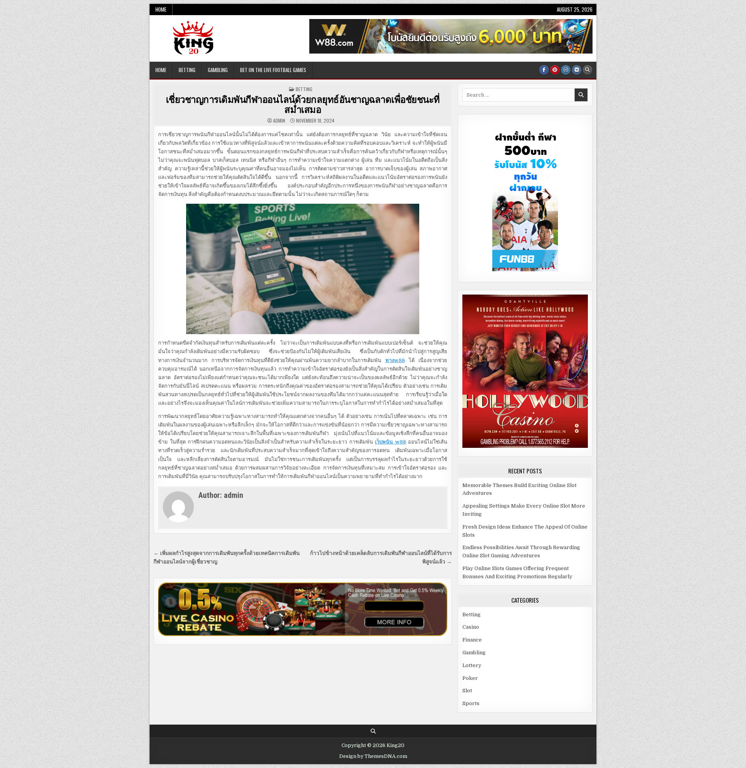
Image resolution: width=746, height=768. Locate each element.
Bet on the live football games (273, 70)
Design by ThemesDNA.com (373, 756)
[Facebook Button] (544, 70)
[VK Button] (576, 70)
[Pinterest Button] (555, 70)
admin (279, 120)
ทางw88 (395, 360)
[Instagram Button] (565, 70)
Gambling (218, 70)
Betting (187, 70)
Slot (467, 690)
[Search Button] (587, 70)
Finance (472, 640)
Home (160, 9)
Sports (470, 703)
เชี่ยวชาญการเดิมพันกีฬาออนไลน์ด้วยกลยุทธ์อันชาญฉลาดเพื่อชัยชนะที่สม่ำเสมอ (303, 104)
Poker (470, 678)
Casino (470, 627)
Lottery (471, 665)
